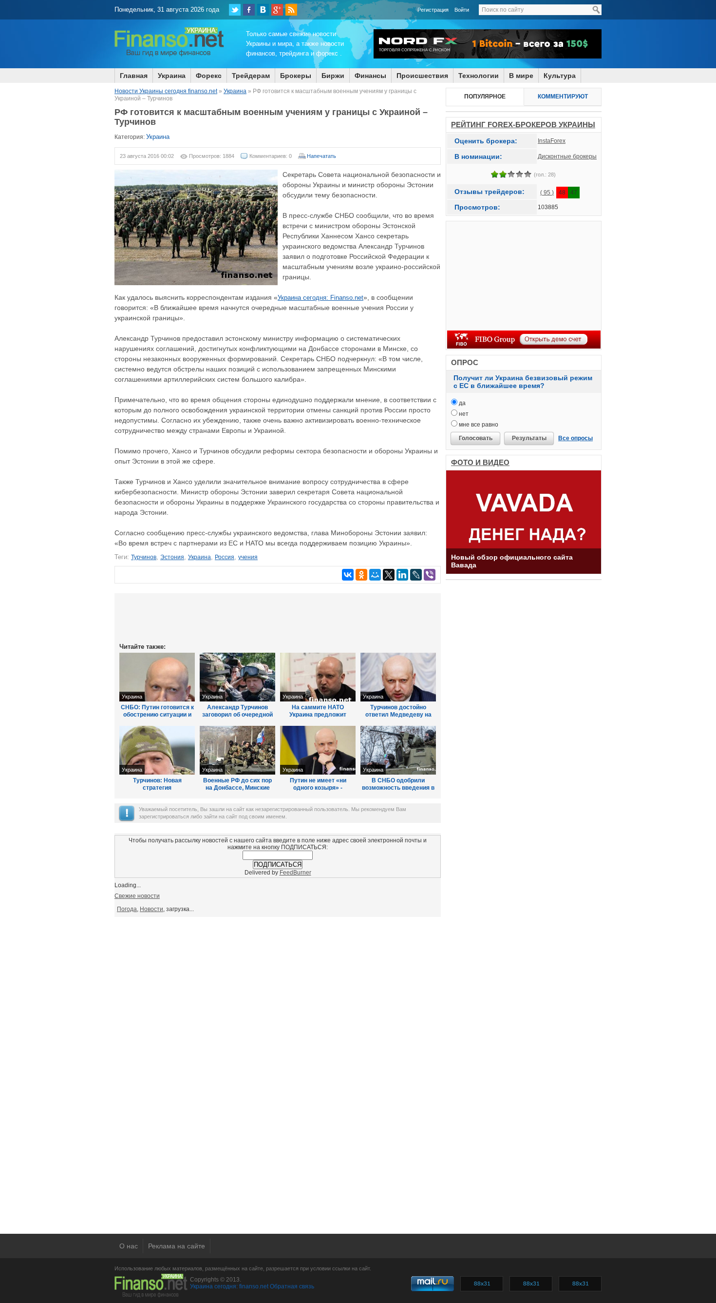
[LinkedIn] (402, 575)
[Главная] (169, 55)
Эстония (172, 557)
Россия (224, 557)
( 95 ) (547, 192)
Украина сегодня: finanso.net (229, 1286)
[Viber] (429, 575)
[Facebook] (249, 10)
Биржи (332, 75)
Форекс (209, 75)
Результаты (529, 438)
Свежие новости (137, 896)
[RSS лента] (291, 10)
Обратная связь (292, 1286)
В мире (521, 75)
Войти (461, 10)
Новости (151, 909)
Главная (134, 75)
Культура (560, 75)
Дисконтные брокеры (567, 156)
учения (248, 557)
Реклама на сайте (176, 1246)
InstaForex (551, 140)
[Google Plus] (277, 10)
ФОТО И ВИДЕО (480, 462)
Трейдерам (251, 75)
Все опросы (575, 438)
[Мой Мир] (375, 575)
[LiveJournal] (416, 575)
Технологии (478, 75)
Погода (127, 909)
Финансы (370, 75)
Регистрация (433, 10)
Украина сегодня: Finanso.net (320, 297)
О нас (128, 1246)
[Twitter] (235, 10)
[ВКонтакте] (263, 10)
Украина (172, 75)
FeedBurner (295, 872)
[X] (389, 575)
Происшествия (422, 75)
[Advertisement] (277, 617)
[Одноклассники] (361, 575)
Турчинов (143, 557)
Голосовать (475, 438)
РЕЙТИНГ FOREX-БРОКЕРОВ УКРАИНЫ (523, 124)
